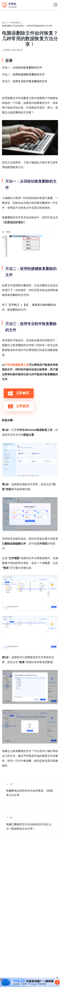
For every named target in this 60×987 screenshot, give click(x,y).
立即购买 (22, 393)
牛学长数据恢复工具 (17, 364)
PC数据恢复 (14, 22)
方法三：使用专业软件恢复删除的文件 (24, 81)
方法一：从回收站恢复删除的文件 (22, 67)
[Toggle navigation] (55, 4)
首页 (4, 22)
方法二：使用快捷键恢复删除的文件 (23, 74)
